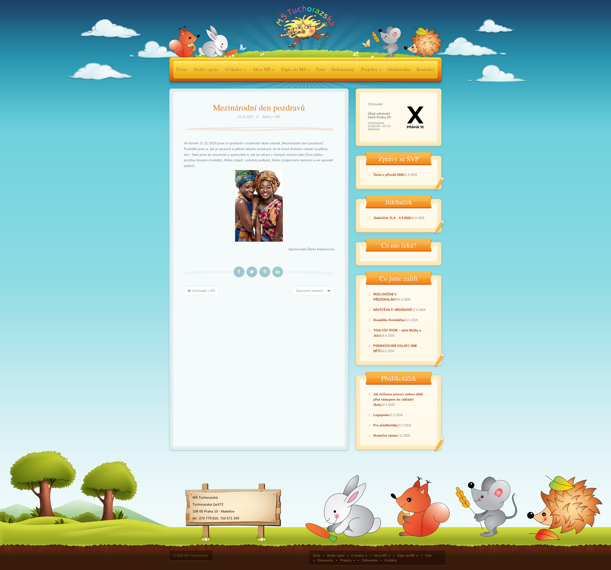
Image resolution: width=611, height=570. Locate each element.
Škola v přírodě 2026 (388, 175)
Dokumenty (343, 69)
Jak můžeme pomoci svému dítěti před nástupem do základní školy (398, 399)
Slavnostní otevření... (311, 291)
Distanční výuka (385, 435)
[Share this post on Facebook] (239, 272)
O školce (234, 69)
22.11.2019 (246, 117)
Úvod (181, 69)
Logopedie (381, 415)
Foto (320, 69)
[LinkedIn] (277, 272)
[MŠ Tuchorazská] (305, 27)
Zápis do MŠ (294, 69)
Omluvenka (399, 69)
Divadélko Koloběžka (388, 320)
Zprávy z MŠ (271, 117)
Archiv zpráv (205, 69)
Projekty (370, 69)
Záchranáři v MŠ (203, 291)
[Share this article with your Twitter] (252, 272)
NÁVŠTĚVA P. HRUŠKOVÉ (392, 310)
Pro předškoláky (385, 425)
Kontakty (425, 69)
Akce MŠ (262, 69)
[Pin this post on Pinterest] (264, 272)
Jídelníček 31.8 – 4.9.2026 (392, 218)
